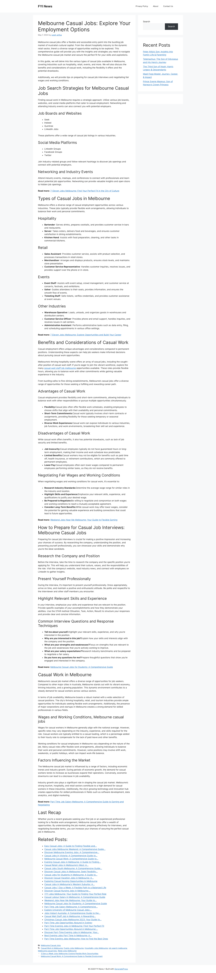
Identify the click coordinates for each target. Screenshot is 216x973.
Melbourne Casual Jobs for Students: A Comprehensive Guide (81, 667)
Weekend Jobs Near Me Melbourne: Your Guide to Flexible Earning (83, 520)
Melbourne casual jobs (47, 951)
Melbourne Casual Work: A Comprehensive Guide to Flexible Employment (71, 956)
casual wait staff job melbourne (60, 368)
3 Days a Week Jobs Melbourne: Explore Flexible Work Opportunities (69, 953)
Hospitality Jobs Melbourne (96, 948)
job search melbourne (118, 948)
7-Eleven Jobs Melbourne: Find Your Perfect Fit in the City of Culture (84, 191)
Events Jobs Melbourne (74, 948)
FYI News (45, 6)
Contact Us (168, 6)
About (155, 6)
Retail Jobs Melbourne (67, 951)
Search (146, 21)
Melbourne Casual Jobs (51, 945)
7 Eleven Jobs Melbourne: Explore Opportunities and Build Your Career (85, 335)
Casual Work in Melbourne (52, 948)
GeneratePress (121, 969)
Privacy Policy (142, 6)
